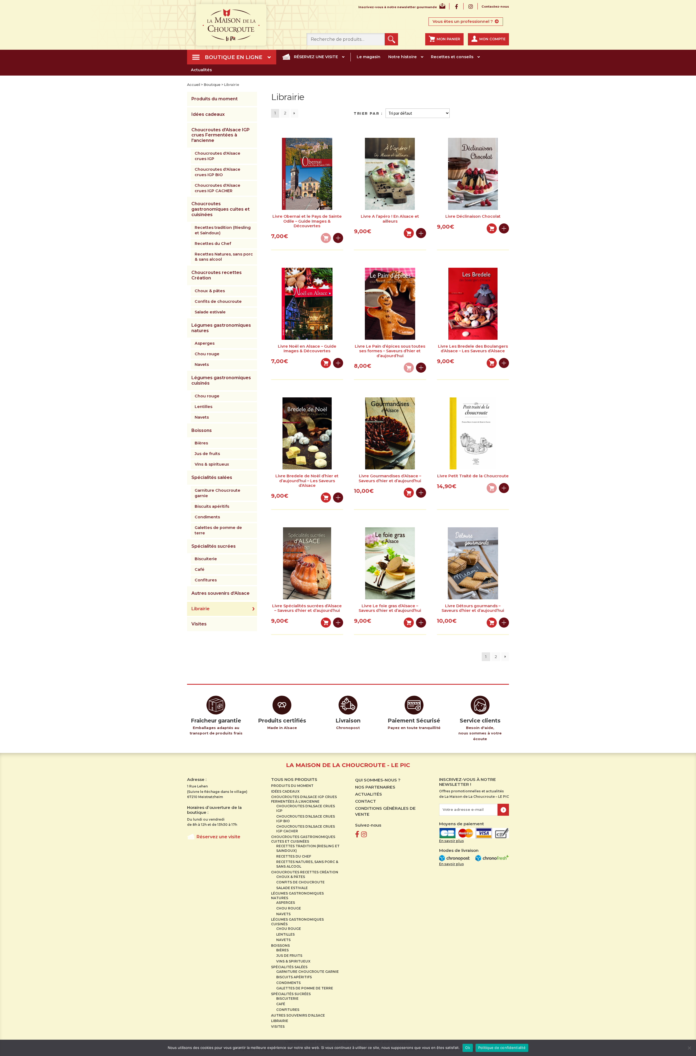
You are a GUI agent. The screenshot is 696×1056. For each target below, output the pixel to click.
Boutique (212, 85)
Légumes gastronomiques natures (221, 328)
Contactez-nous (495, 6)
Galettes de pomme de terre (218, 530)
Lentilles (203, 406)
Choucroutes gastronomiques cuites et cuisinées (220, 209)
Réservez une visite (316, 56)
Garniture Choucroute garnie (217, 493)
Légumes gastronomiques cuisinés (221, 380)
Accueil (193, 85)
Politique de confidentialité (502, 1047)
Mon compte (492, 39)
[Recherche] (391, 39)
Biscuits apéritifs (212, 506)
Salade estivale (210, 312)
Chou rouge (207, 353)
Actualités (201, 69)
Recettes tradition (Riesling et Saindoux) (223, 230)
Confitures (206, 580)
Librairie (200, 608)
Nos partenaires (375, 787)
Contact (365, 801)
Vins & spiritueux (212, 464)
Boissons (201, 430)
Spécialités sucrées (213, 546)
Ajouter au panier (409, 233)
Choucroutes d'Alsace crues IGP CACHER (217, 188)
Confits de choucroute (218, 301)
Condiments (207, 517)
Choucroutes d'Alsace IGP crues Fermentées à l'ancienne (220, 135)
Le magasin (368, 56)
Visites (199, 624)
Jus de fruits (207, 453)
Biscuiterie (206, 558)
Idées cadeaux (208, 114)
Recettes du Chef (213, 243)
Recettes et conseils (452, 56)
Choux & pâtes (210, 290)
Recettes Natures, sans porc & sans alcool (224, 257)
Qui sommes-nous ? (377, 780)
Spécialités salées (211, 477)
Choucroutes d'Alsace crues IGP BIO (217, 172)
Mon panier (448, 39)
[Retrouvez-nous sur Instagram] (364, 834)
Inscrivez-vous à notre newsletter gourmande (397, 7)
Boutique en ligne (233, 57)
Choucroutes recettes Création (216, 275)
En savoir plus (451, 841)
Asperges (205, 343)
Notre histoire (402, 56)
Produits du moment (214, 98)
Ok (467, 1047)
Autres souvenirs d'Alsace (220, 593)
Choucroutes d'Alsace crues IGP (217, 156)
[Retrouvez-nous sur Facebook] (357, 834)
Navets (202, 364)
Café (199, 569)
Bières (201, 443)
